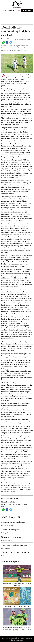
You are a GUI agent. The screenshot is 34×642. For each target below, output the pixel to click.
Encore (10, 10)
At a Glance (27, 10)
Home (4, 10)
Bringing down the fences (13, 522)
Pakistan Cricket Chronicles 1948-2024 (17, 606)
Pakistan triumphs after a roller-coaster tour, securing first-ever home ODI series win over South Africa (17, 629)
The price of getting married (14, 545)
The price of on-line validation (15, 552)
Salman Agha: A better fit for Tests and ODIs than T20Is (17, 584)
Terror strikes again (10, 529)
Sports (16, 39)
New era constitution (11, 537)
